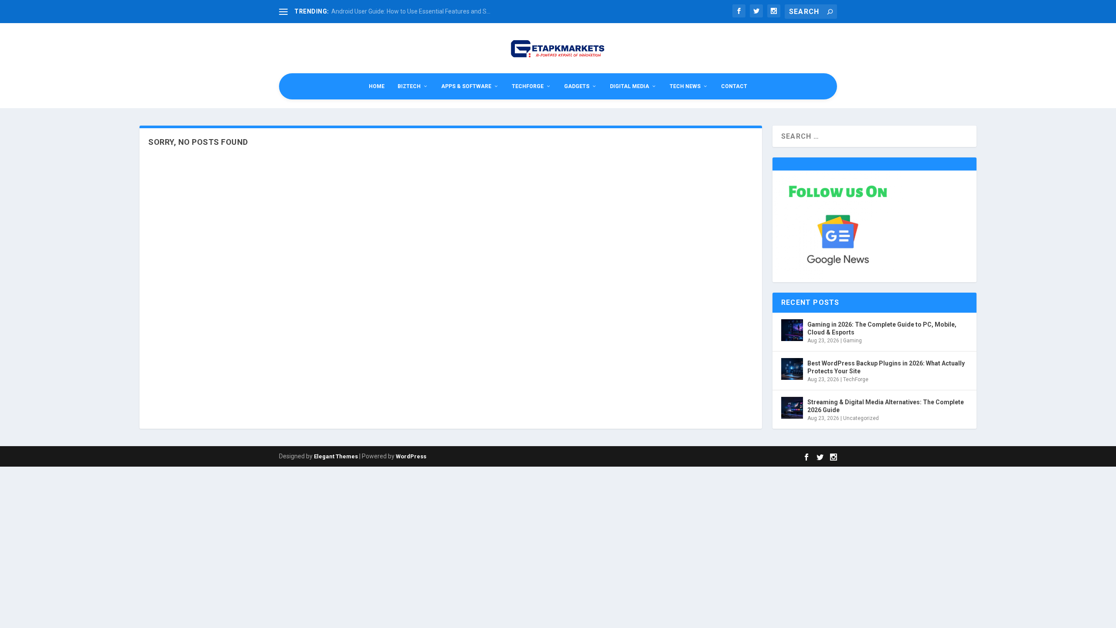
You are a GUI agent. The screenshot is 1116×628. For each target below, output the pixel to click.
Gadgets (576, 86)
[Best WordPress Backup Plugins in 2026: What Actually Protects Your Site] (792, 369)
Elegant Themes (336, 456)
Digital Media (629, 86)
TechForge (528, 86)
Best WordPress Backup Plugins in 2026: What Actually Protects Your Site (886, 367)
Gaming (852, 341)
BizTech (409, 86)
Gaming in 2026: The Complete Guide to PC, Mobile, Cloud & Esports (881, 328)
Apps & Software (466, 86)
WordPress (411, 456)
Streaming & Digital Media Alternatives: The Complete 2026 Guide (885, 406)
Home (376, 86)
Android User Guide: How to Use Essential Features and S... (410, 11)
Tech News (685, 86)
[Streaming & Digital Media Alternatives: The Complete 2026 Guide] (792, 408)
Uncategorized (861, 418)
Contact (734, 86)
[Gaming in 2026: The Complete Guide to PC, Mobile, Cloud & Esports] (792, 330)
